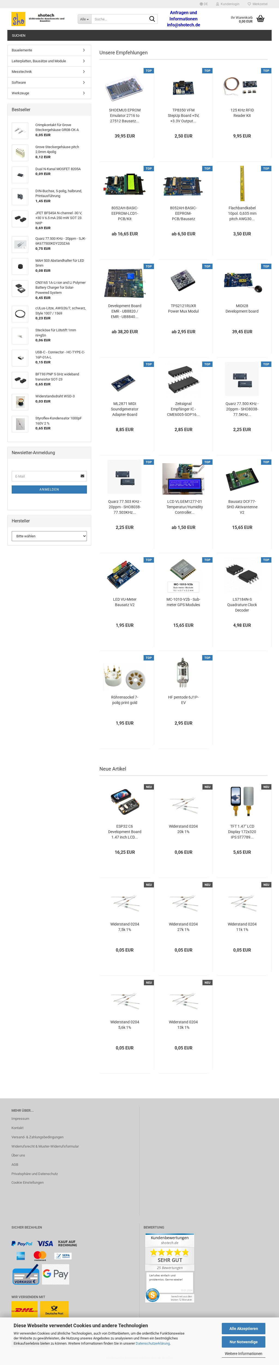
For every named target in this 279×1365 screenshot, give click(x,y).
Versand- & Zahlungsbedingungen (37, 1137)
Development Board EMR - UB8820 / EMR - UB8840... (124, 311)
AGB (14, 1165)
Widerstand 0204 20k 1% (183, 829)
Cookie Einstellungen (27, 1182)
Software (19, 82)
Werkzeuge (20, 93)
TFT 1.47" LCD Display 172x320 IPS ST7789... (242, 831)
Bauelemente (22, 50)
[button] (204, 4)
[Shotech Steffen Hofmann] (40, 19)
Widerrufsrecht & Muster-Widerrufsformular (45, 1146)
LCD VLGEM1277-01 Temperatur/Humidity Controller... (184, 507)
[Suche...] (152, 19)
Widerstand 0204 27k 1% (183, 927)
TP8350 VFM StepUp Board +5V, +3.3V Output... (183, 115)
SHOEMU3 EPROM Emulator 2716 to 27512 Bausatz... (125, 115)
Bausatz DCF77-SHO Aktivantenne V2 (242, 507)
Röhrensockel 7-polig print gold (124, 700)
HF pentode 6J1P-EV (183, 700)
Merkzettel (259, 4)
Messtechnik (22, 72)
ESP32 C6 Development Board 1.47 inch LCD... (124, 831)
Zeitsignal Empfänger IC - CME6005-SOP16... (183, 409)
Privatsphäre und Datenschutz (34, 1174)
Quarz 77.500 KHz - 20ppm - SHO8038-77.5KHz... (242, 409)
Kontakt (17, 1128)
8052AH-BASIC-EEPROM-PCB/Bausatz (183, 213)
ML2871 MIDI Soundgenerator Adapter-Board (124, 409)
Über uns (18, 1155)
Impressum (20, 1119)
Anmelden (49, 489)
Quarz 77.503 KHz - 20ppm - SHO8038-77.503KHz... (124, 507)
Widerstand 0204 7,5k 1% (124, 927)
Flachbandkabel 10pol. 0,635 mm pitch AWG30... (242, 213)
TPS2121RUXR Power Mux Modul (183, 308)
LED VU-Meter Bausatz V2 (125, 602)
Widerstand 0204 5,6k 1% (124, 1025)
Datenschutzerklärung (153, 1343)
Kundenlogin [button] (229, 4)
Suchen (18, 35)
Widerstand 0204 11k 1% (242, 927)
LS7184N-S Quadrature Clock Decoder (242, 604)
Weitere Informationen (243, 1353)
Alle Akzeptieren (243, 1328)
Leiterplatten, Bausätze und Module (39, 61)
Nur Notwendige (244, 1342)
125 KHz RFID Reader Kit (242, 113)
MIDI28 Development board (242, 308)
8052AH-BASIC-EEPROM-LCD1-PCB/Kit (124, 213)
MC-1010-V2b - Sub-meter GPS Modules (183, 602)
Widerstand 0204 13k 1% (183, 1025)
